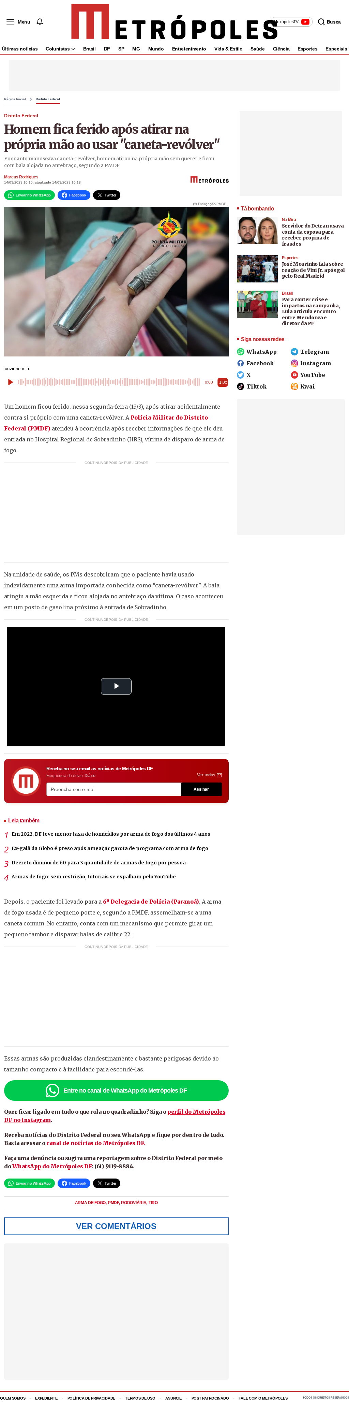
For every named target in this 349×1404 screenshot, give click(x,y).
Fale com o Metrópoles (263, 1398)
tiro (153, 1202)
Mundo (156, 49)
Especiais (336, 49)
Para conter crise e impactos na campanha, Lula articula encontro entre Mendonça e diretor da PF (311, 311)
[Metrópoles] (174, 22)
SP (121, 49)
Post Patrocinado (210, 1398)
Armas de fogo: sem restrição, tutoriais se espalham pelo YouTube (94, 877)
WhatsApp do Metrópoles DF (52, 1166)
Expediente (46, 1398)
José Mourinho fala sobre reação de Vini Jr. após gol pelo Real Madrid (313, 270)
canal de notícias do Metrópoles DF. (95, 1143)
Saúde (257, 49)
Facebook (260, 363)
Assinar (201, 789)
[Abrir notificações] (39, 21)
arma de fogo (91, 1202)
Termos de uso (140, 1398)
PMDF (114, 1202)
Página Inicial (15, 99)
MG (136, 49)
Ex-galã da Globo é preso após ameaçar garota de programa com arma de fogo (110, 848)
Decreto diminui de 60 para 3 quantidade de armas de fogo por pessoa (99, 863)
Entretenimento (189, 49)
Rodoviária (134, 1202)
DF (107, 49)
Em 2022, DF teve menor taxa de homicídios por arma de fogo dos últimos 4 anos (111, 834)
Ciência (281, 49)
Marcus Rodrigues (21, 177)
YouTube (312, 374)
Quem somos (12, 1398)
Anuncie (173, 1398)
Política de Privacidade (91, 1398)
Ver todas (206, 775)
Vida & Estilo (228, 49)
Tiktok (256, 386)
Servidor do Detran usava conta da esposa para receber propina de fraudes (313, 235)
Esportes (307, 49)
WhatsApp (261, 351)
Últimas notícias (19, 49)
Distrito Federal (48, 99)
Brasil (89, 49)
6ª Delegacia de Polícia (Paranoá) (151, 901)
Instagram (315, 363)
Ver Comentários (116, 1226)
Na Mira (289, 219)
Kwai (307, 386)
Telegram (314, 351)
